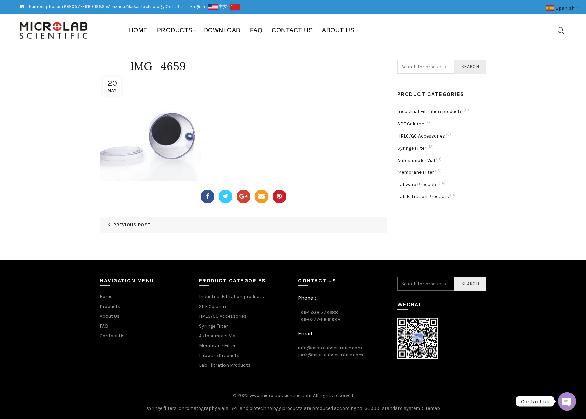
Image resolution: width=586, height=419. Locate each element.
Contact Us (292, 30)
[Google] (243, 196)
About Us (338, 30)
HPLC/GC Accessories (421, 136)
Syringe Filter (411, 148)
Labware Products (417, 184)
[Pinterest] (279, 196)
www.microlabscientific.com (280, 395)
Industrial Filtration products (430, 111)
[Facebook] (207, 196)
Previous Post (131, 225)
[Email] (261, 196)
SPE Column (410, 124)
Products (175, 30)
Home (138, 30)
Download (222, 30)
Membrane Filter (415, 172)
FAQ (256, 30)
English (199, 6)
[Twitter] (225, 196)
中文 (224, 6)
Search (470, 66)
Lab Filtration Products (423, 197)
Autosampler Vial (416, 160)
